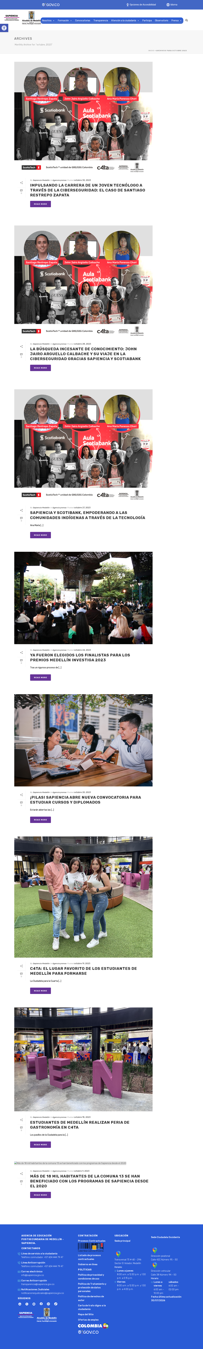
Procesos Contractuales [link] (91, 1241)
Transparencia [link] (100, 20)
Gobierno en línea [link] (87, 1264)
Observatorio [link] (161, 20)
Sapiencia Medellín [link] (41, 180)
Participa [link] (147, 20)
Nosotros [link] (47, 20)
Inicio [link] (151, 51)
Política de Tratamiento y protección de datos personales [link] (92, 1288)
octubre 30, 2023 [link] (82, 180)
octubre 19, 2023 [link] (82, 963)
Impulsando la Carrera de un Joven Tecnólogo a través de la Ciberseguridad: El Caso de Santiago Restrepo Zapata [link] (87, 190)
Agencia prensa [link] (59, 180)
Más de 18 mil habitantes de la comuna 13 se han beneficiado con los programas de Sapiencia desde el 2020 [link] (89, 1181)
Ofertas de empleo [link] (88, 1320)
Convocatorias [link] (82, 20)
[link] (4, 28)
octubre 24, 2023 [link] (82, 650)
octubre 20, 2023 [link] (82, 792)
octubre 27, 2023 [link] (82, 507)
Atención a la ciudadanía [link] (123, 20)
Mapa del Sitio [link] (86, 1314)
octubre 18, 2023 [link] (82, 1117)
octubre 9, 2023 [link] (81, 1171)
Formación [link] (63, 20)
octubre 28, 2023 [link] (82, 344)
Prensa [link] (175, 20)
